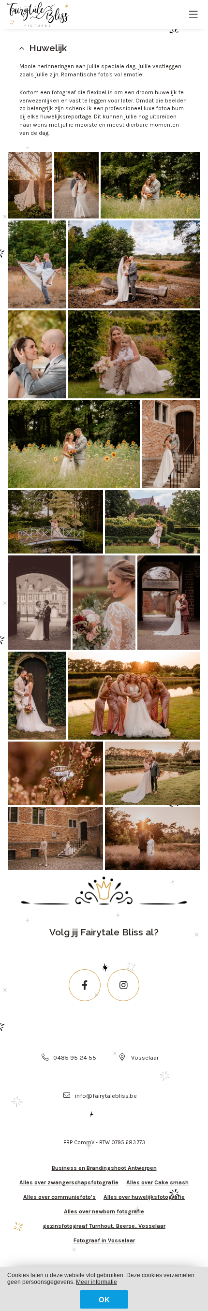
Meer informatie (96, 1282)
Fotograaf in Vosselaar (104, 1240)
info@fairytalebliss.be (106, 1095)
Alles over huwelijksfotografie (144, 1197)
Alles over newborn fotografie (104, 1211)
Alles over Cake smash (157, 1182)
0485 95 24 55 (74, 1057)
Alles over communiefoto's (59, 1197)
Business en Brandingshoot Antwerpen (104, 1168)
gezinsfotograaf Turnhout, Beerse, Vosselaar (104, 1226)
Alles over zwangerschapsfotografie (69, 1182)
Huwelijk (48, 48)
